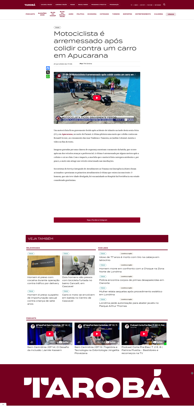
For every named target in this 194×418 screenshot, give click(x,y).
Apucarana (67, 134)
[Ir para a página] (164, 4)
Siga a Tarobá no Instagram (97, 220)
